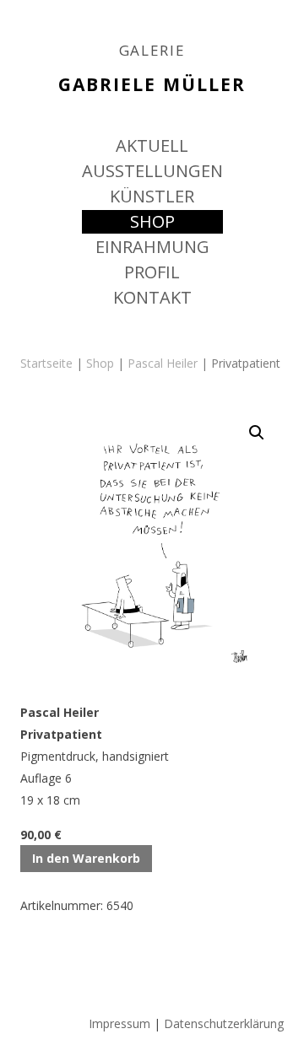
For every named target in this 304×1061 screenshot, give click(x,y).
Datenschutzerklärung (224, 1023)
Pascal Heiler (163, 363)
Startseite (46, 363)
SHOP (152, 221)
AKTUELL (152, 145)
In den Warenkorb (86, 858)
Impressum (119, 1023)
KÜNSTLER (152, 196)
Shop (100, 363)
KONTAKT (152, 297)
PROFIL (152, 272)
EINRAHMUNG (152, 246)
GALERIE (152, 50)
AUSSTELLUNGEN (152, 170)
